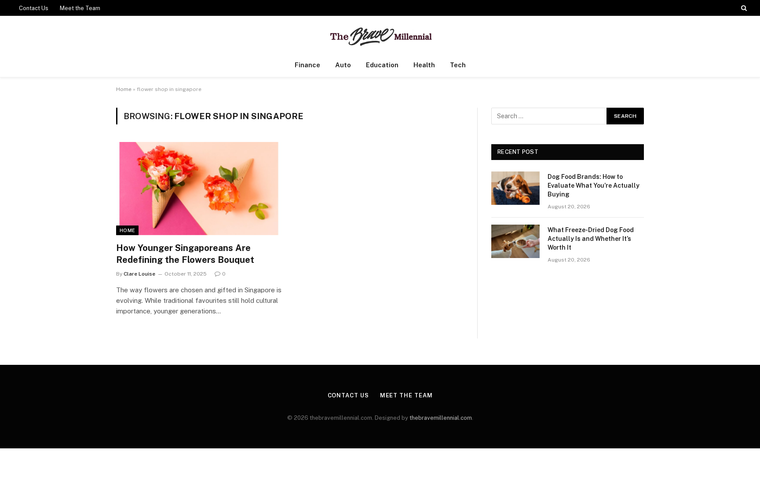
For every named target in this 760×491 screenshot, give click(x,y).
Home (124, 89)
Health (424, 65)
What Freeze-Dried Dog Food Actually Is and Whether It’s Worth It (591, 238)
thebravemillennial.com (440, 418)
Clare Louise (139, 274)
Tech (458, 65)
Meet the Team (80, 8)
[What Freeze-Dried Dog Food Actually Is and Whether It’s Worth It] (515, 241)
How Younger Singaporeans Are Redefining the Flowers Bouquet (185, 254)
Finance (307, 65)
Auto (343, 65)
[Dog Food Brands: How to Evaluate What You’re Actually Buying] (515, 188)
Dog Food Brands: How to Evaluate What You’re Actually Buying (593, 185)
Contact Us (33, 8)
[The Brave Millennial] (380, 34)
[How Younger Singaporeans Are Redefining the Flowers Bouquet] (198, 188)
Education (382, 65)
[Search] (743, 8)
